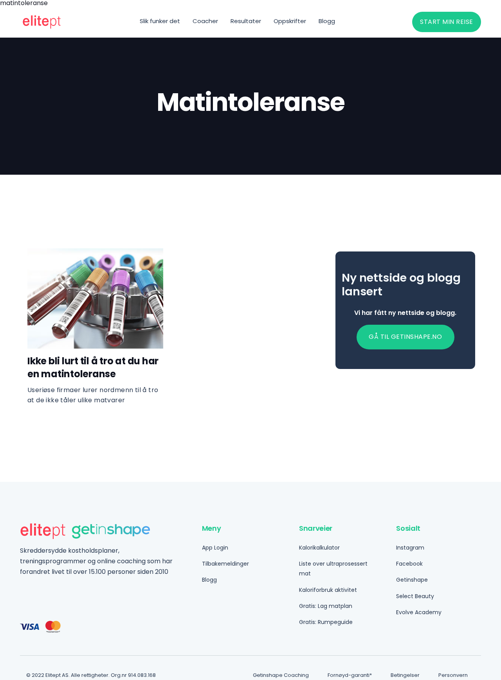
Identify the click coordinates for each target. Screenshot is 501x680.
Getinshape (412, 580)
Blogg (209, 580)
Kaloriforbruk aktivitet (328, 590)
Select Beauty (415, 596)
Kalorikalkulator (319, 548)
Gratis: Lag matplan (325, 606)
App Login (215, 548)
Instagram (410, 548)
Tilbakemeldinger (225, 564)
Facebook (409, 564)
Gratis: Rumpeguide (326, 622)
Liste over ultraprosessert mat (333, 568)
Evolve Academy (419, 612)
